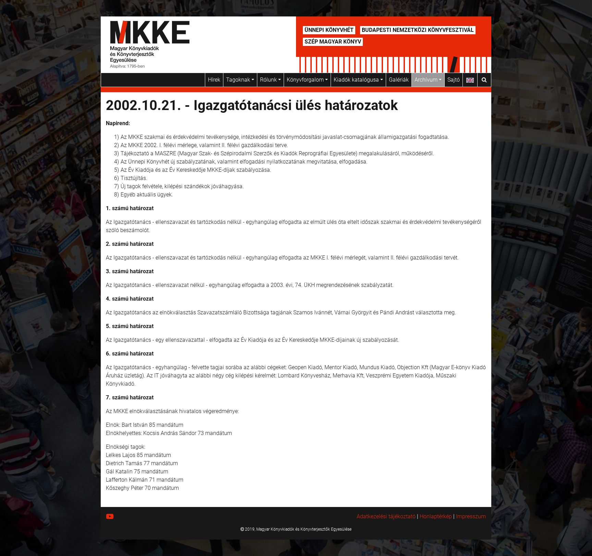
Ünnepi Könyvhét (329, 30)
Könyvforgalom (306, 79)
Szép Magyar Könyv (333, 41)
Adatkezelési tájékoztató (386, 516)
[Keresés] (484, 80)
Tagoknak (238, 79)
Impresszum (471, 516)
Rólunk (269, 79)
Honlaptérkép (436, 516)
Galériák (399, 79)
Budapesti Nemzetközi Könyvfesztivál (418, 30)
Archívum (427, 79)
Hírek (214, 79)
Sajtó (453, 79)
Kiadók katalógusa (357, 79)
